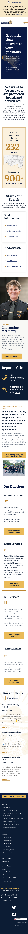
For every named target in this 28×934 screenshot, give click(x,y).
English (18, 918)
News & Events (6, 858)
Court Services (7, 841)
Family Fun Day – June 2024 (11, 758)
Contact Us (5, 861)
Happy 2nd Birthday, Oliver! (10, 706)
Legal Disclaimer (14, 929)
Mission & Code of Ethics (10, 878)
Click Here (19, 14)
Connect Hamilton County (11, 810)
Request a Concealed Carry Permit (13, 818)
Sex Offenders (12, 261)
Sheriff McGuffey (8, 872)
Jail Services (6, 847)
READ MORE (6, 727)
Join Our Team (6, 866)
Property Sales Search (9, 827)
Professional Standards (10, 853)
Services (4, 804)
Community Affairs (8, 850)
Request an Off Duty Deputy (11, 824)
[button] (25, 22)
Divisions (5, 835)
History (5, 875)
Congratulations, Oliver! (11, 732)
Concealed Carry (12, 236)
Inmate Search (12, 255)
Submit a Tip (6, 807)
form (17, 392)
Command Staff (7, 837)
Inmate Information (14, 266)
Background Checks (9, 821)
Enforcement (7, 844)
